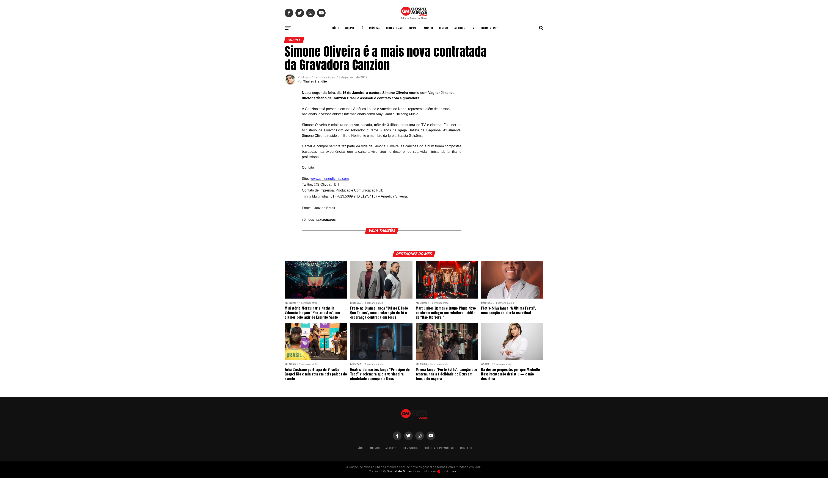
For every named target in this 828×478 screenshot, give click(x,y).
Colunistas (488, 28)
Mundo (428, 28)
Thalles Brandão (315, 81)
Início (335, 28)
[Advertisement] (508, 119)
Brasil (413, 28)
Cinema (443, 28)
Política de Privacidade (439, 448)
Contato (466, 448)
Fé (362, 28)
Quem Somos (410, 448)
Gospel (349, 28)
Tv (472, 28)
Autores (391, 448)
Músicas (374, 28)
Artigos (459, 28)
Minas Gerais (394, 28)
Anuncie (375, 448)
